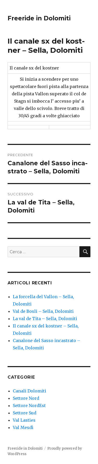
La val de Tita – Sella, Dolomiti (45, 318)
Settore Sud (24, 412)
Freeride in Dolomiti (39, 18)
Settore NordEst (29, 405)
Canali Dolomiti (29, 390)
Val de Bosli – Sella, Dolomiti (43, 311)
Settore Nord (26, 398)
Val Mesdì (23, 427)
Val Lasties (24, 420)
